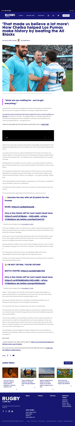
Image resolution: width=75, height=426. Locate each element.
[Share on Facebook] (7, 355)
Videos (13, 15)
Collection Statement (51, 421)
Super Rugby (41, 15)
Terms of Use (34, 421)
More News (68, 363)
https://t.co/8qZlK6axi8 (22, 207)
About (28, 421)
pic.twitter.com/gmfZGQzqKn (31, 283)
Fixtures (21, 15)
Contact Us (59, 421)
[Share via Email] (13, 355)
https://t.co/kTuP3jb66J (16, 216)
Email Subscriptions (68, 421)
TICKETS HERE (45, 124)
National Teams (30, 15)
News (7, 15)
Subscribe (66, 15)
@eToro (43, 216)
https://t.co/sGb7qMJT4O (33, 271)
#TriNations (10, 219)
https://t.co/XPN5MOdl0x (17, 280)
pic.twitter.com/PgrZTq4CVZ (30, 219)
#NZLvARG (34, 216)
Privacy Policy (41, 421)
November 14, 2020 (27, 224)
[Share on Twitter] (10, 355)
